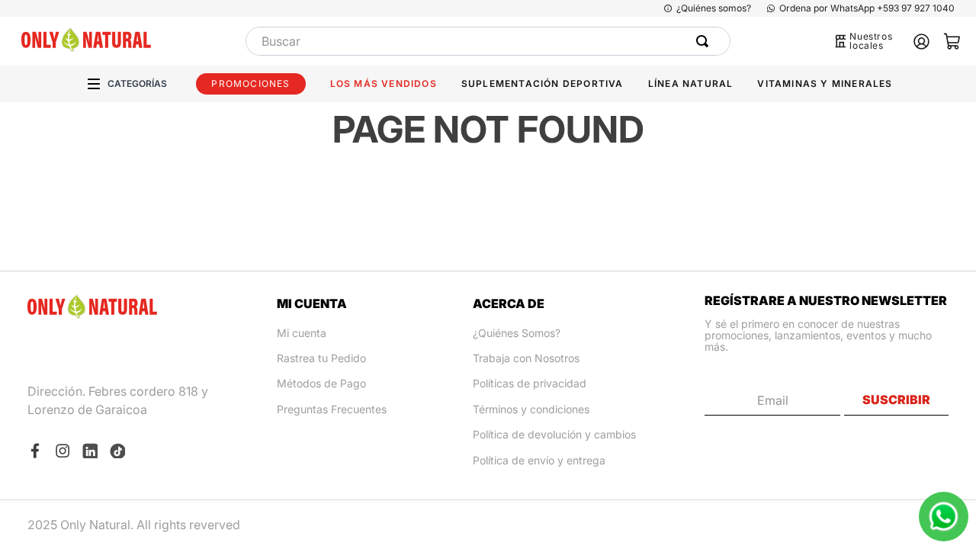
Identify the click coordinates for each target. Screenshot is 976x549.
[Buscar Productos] (705, 41)
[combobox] (488, 41)
